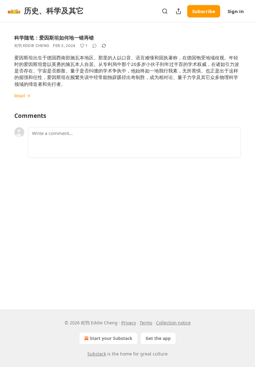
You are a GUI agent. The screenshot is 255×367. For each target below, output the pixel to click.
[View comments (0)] (94, 45)
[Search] (165, 11)
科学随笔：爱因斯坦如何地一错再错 (54, 38)
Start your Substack (111, 338)
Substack (96, 354)
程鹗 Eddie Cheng (31, 45)
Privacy (128, 323)
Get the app (158, 338)
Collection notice (173, 323)
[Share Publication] (178, 11)
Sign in (236, 11)
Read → (22, 95)
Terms (146, 323)
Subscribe (203, 11)
